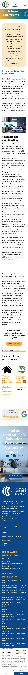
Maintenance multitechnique (11, 568)
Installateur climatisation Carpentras (14, 585)
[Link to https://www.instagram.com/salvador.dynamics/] (5, 544)
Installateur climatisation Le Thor (12, 590)
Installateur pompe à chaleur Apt (12, 597)
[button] (3, 381)
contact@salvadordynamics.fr (11, 536)
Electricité (5, 566)
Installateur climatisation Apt (11, 580)
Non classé (18, 350)
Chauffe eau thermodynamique (12, 563)
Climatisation (6, 559)
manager (6, 350)
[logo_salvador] (10, 2)
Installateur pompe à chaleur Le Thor (13, 612)
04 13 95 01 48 (12, 526)
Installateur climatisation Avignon (13, 583)
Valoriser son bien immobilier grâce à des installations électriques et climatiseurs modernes (7, 385)
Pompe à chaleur (7, 561)
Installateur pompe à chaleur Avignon (14, 599)
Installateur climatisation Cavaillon (13, 587)
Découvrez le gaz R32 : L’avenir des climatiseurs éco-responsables (21, 381)
